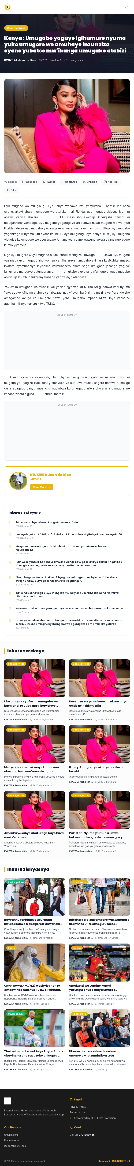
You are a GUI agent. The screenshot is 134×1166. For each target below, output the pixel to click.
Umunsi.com (11, 1134)
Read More (39, 487)
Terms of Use (77, 1112)
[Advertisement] (67, 343)
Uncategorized (16, 27)
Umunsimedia (11, 1140)
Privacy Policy (78, 1106)
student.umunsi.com (15, 1145)
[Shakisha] (126, 6)
